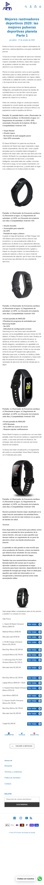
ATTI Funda (17, 832)
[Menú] (40, 6)
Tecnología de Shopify (28, 832)
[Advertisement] (22, 862)
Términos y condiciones (13, 772)
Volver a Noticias (23, 746)
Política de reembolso (12, 778)
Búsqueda (8, 766)
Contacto (8, 784)
